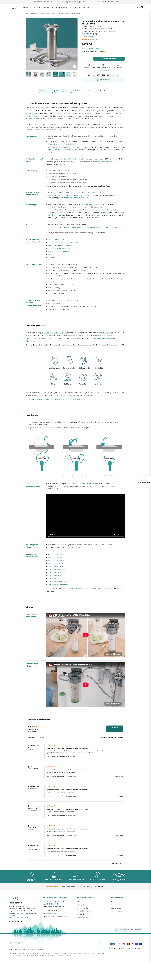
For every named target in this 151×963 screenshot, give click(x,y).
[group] (37, 726)
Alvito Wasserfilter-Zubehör (58, 251)
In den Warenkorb (109, 59)
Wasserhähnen (103, 116)
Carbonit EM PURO (55, 575)
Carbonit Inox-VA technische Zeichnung (63, 242)
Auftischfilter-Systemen (35, 116)
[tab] (108, 738)
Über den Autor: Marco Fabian (18, 918)
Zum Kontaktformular (50, 913)
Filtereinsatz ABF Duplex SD (64, 150)
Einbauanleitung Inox (56, 239)
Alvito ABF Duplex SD (55, 563)
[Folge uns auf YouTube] (18, 921)
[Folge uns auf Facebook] (9, 921)
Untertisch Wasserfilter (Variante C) (74, 198)
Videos (91, 91)
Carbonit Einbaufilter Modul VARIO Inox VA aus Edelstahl (73, 13)
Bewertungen (104, 91)
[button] (144, 481)
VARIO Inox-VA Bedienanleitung (60, 245)
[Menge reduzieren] (83, 59)
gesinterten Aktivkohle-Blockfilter (53, 333)
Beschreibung (45, 91)
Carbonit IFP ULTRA (55, 578)
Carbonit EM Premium (56, 569)
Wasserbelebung (61, 7)
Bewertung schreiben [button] (114, 729)
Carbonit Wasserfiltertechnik (59, 248)
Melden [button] (70, 756)
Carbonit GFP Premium (57, 582)
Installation (79, 91)
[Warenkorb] (141, 7)
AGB (128, 948)
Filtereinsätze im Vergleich (75, 589)
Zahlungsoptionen (117, 902)
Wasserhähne (48, 7)
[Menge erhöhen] (90, 59)
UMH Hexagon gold (55, 215)
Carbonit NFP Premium (94, 192)
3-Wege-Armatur (54, 195)
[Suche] (133, 7)
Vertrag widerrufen (117, 911)
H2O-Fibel (51, 254)
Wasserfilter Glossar (84, 911)
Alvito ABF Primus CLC (56, 560)
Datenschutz (121, 948)
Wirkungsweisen (32, 338)
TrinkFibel (51, 257)
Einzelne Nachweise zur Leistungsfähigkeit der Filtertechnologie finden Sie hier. (56, 399)
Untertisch (42, 13)
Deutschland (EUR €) (16, 944)
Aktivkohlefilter (107, 333)
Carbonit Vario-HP (51, 13)
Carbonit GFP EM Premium (58, 585)
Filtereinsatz (90, 36)
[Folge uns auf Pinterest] (15, 921)
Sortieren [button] (31, 738)
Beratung (86, 7)
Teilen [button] (74, 756)
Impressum (111, 948)
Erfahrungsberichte (83, 917)
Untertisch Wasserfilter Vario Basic (73, 159)
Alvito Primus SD (75, 192)
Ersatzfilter (37, 7)
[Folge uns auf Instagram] (12, 921)
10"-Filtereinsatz (56, 192)
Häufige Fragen (82, 905)
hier (100, 589)
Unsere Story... (13, 915)
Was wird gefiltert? (62, 91)
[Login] (137, 7)
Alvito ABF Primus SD (55, 554)
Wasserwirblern (32, 119)
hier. (79, 548)
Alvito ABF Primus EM (55, 557)
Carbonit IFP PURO (55, 572)
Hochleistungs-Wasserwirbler (93, 204)
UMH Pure (106, 212)
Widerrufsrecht (137, 948)
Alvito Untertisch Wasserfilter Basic (85, 484)
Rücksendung (116, 908)
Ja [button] (66, 756)
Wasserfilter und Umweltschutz (130, 930)
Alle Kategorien (75, 7)
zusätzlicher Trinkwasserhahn (80, 195)
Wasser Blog (81, 914)
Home (27, 13)
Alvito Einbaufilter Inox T (105, 162)
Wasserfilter (27, 7)
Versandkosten (116, 905)
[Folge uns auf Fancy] (21, 921)
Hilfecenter (81, 902)
